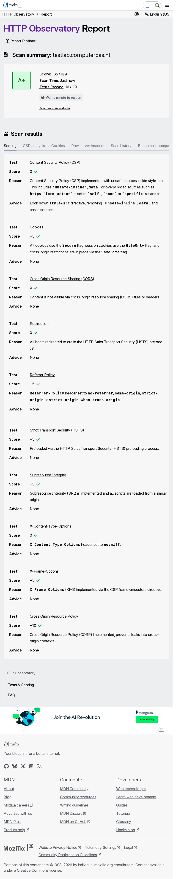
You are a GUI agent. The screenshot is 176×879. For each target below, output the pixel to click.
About (9, 788)
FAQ (11, 695)
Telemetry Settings (100, 847)
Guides (122, 805)
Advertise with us (18, 813)
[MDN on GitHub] (6, 766)
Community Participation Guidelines (67, 854)
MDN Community (74, 788)
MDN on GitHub (73, 821)
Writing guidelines (74, 805)
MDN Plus (12, 821)
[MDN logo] (13, 744)
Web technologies (131, 788)
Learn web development (136, 797)
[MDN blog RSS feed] (39, 766)
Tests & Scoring (21, 685)
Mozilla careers (16, 805)
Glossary (123, 821)
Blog (7, 797)
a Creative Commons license (37, 870)
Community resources (78, 797)
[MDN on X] (23, 766)
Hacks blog (125, 830)
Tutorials (123, 813)
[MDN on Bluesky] (14, 766)
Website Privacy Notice (57, 847)
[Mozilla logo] (18, 847)
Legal (128, 847)
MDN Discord (71, 813)
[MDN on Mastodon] (31, 766)
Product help (14, 830)
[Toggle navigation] (167, 5)
